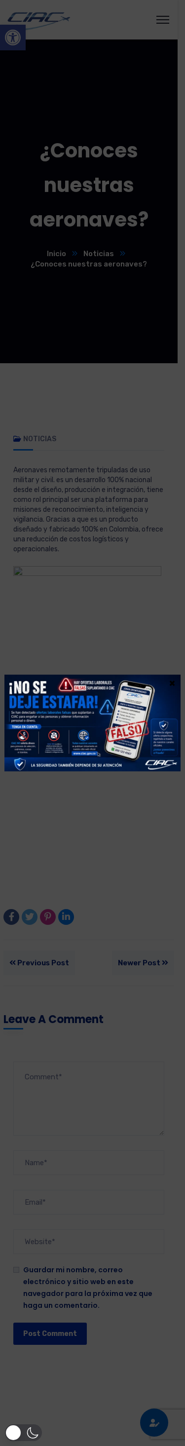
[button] (23, 1432)
